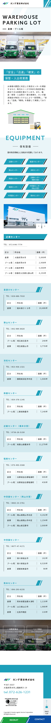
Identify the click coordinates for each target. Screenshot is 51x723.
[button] (38, 226)
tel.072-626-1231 (17, 692)
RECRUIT (14, 720)
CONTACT (40, 719)
